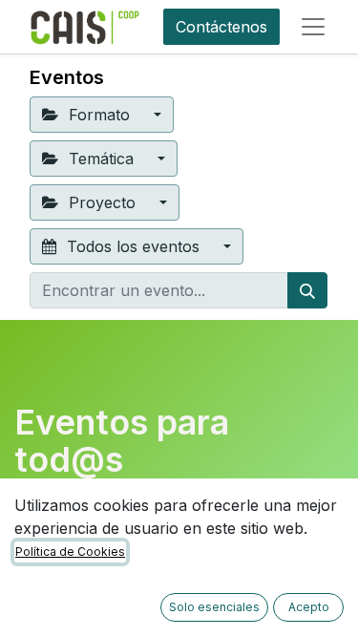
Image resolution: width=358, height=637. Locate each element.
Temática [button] (101, 158)
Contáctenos (221, 26)
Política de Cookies (70, 551)
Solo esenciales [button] (214, 607)
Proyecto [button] (102, 202)
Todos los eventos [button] (133, 246)
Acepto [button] (308, 607)
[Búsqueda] (307, 290)
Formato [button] (99, 114)
